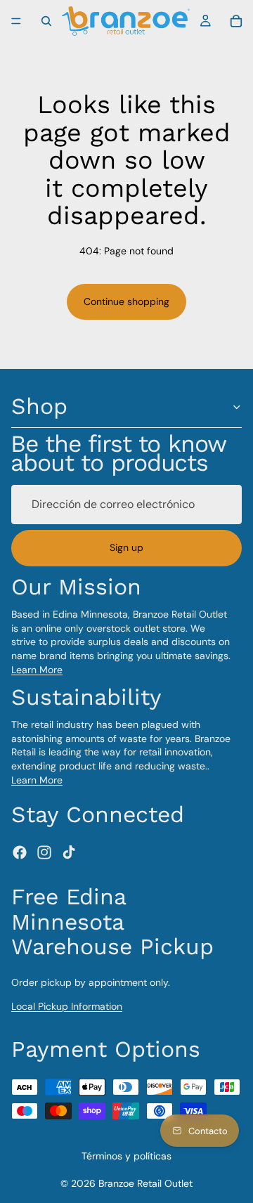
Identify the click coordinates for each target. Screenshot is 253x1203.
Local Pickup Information (66, 1006)
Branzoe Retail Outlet (145, 1183)
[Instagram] (44, 853)
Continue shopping (126, 301)
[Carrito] (236, 21)
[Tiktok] (68, 853)
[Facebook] (19, 853)
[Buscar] (46, 21)
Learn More (37, 669)
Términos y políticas (126, 1156)
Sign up (126, 548)
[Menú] (16, 21)
